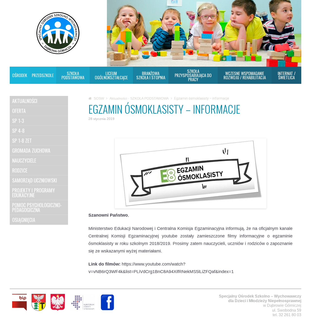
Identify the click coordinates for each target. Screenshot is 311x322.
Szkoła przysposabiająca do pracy (193, 75)
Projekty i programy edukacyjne (33, 193)
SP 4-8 (18, 130)
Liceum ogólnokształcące (111, 75)
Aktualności (24, 100)
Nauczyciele (24, 160)
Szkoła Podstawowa (72, 75)
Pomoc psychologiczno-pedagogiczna (37, 207)
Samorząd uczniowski (34, 180)
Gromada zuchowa (31, 150)
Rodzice (19, 170)
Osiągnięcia (23, 219)
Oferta (19, 110)
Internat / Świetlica (286, 75)
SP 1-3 (18, 120)
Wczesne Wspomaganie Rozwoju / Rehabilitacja (245, 75)
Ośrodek (19, 75)
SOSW (99, 98)
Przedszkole (43, 75)
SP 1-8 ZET (22, 140)
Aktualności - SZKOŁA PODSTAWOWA (139, 98)
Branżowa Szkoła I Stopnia (150, 75)
